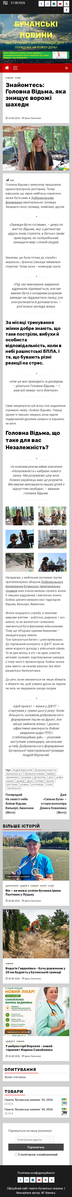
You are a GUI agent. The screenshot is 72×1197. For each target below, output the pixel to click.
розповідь (37, 784)
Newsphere (23, 1193)
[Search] (66, 68)
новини (9, 77)
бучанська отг (14, 773)
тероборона (13, 788)
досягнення (12, 885)
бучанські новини (34, 773)
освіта (43, 885)
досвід (20, 781)
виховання (13, 777)
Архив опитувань (15, 1077)
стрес (49, 784)
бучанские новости (45, 770)
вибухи (51, 773)
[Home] (7, 68)
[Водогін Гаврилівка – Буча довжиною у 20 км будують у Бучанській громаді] (36, 933)
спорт (18, 77)
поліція (40, 781)
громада (26, 777)
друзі (30, 781)
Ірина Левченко (33, 118)
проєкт (50, 781)
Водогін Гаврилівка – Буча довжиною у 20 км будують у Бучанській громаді (35, 970)
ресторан (12, 784)
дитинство (40, 777)
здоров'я (24, 885)
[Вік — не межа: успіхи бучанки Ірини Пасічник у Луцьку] (36, 856)
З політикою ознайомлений (37, 1154)
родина (24, 784)
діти (51, 777)
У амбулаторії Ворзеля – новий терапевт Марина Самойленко (29, 1048)
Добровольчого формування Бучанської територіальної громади (34, 586)
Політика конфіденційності (36, 1173)
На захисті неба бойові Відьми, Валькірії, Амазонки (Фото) (20, 803)
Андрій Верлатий (22, 770)
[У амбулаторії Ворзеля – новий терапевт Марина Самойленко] (36, 1011)
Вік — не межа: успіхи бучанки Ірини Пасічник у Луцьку (33, 892)
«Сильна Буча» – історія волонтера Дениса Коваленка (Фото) (53, 803)
